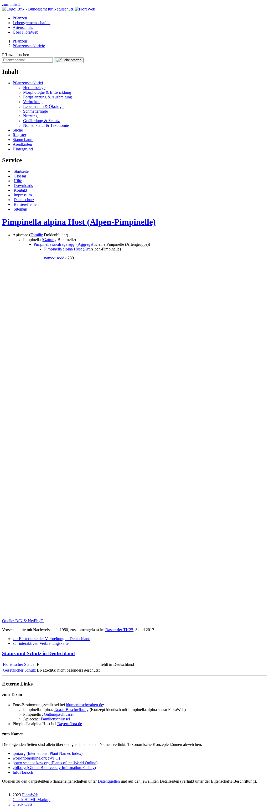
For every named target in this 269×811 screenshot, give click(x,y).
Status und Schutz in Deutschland (38, 653)
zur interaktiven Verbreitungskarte (41, 643)
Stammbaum (23, 139)
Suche (18, 130)
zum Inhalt (11, 4)
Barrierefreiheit (26, 204)
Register (19, 135)
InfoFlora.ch (23, 772)
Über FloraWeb (25, 32)
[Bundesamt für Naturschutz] (38, 9)
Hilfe (18, 181)
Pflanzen (20, 18)
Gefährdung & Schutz (41, 120)
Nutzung (30, 116)
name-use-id (54, 258)
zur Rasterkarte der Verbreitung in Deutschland (51, 638)
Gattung (49, 239)
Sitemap (20, 209)
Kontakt (20, 190)
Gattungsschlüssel (59, 714)
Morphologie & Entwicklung (47, 92)
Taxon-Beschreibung (71, 709)
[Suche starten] (69, 60)
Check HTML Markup (31, 799)
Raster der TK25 (119, 629)
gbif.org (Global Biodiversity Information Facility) (54, 767)
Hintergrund (23, 149)
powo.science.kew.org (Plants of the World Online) (55, 763)
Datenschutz (24, 199)
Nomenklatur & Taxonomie (46, 125)
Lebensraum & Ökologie (43, 106)
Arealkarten (22, 144)
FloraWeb (30, 795)
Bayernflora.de (69, 723)
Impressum (23, 195)
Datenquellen (109, 781)
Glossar (20, 176)
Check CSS (22, 804)
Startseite (21, 171)
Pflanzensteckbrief (28, 83)
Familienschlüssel (55, 719)
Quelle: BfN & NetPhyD (23, 621)
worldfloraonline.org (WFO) (36, 758)
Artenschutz (23, 27)
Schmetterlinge (35, 111)
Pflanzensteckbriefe (29, 46)
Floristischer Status (18, 664)
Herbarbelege (34, 87)
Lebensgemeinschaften (31, 22)
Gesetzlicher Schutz (19, 670)
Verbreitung (33, 102)
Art (87, 249)
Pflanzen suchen (15, 55)
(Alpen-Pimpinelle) (79, 222)
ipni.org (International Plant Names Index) (47, 753)
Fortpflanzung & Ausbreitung (47, 97)
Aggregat (85, 244)
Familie (36, 235)
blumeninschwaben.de (84, 705)
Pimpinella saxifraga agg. (54, 244)
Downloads (23, 185)
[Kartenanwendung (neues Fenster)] (134, 616)
